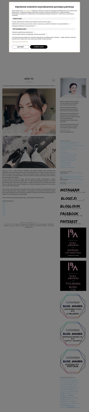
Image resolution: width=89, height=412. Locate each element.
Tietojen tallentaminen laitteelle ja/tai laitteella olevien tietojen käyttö (31, 22)
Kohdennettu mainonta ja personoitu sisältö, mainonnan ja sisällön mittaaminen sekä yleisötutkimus (40, 24)
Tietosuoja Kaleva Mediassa (20, 42)
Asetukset (20, 47)
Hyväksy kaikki (39, 47)
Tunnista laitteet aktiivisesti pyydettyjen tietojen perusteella (28, 34)
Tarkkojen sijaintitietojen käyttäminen (22, 32)
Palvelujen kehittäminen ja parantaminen (23, 26)
